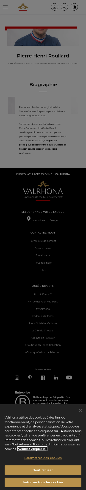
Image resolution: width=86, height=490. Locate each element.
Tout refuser (43, 470)
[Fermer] (80, 411)
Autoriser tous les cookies (43, 482)
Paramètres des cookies (43, 458)
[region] (43, 447)
